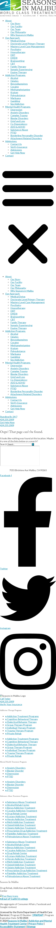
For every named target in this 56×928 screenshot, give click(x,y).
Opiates (14, 80)
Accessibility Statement (12, 926)
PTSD (13, 132)
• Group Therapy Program (18, 724)
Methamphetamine (20, 89)
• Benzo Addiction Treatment (20, 807)
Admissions (11, 141)
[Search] (33, 444)
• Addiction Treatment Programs (22, 716)
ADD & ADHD (17, 126)
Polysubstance (17, 95)
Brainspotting (17, 60)
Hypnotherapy (17, 52)
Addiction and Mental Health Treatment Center (26, 922)
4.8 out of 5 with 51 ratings (14, 898)
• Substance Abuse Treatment (20, 802)
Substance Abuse (19, 129)
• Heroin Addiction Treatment (20, 819)
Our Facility (16, 26)
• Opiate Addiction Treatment (20, 827)
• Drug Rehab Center (16, 813)
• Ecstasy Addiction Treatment (21, 816)
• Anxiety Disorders (15, 767)
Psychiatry (15, 49)
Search (3, 444)
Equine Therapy (18, 72)
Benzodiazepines (19, 83)
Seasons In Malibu (17, 920)
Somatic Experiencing (21, 69)
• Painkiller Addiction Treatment (21, 833)
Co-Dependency (18, 124)
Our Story (15, 23)
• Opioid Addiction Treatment (20, 825)
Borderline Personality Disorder (26, 135)
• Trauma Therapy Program (19, 730)
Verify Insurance (18, 147)
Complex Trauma (18, 115)
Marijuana (15, 98)
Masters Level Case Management (27, 46)
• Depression (12, 773)
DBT (12, 55)
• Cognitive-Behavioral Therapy (21, 719)
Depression (16, 109)
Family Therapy (18, 66)
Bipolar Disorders (19, 118)
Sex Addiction (17, 103)
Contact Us (16, 144)
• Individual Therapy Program (20, 727)
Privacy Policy (36, 923)
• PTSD (9, 776)
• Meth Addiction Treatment (20, 822)
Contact (9, 155)
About (8, 20)
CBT (12, 63)
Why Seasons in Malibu (22, 35)
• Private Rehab (13, 733)
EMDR (13, 58)
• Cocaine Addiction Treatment (21, 810)
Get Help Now (17, 152)
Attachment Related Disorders (26, 138)
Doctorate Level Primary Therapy (27, 43)
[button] (28, 216)
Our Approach (12, 37)
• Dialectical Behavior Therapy (21, 722)
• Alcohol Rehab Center (17, 804)
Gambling (15, 101)
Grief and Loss (17, 121)
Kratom (14, 92)
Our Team (15, 29)
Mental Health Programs (17, 106)
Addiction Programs (15, 75)
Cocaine (14, 86)
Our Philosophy (18, 32)
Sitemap (31, 926)
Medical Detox (17, 40)
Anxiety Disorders (19, 112)
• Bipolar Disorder (14, 770)
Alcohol (14, 78)
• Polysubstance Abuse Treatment (22, 836)
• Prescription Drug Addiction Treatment (26, 830)
